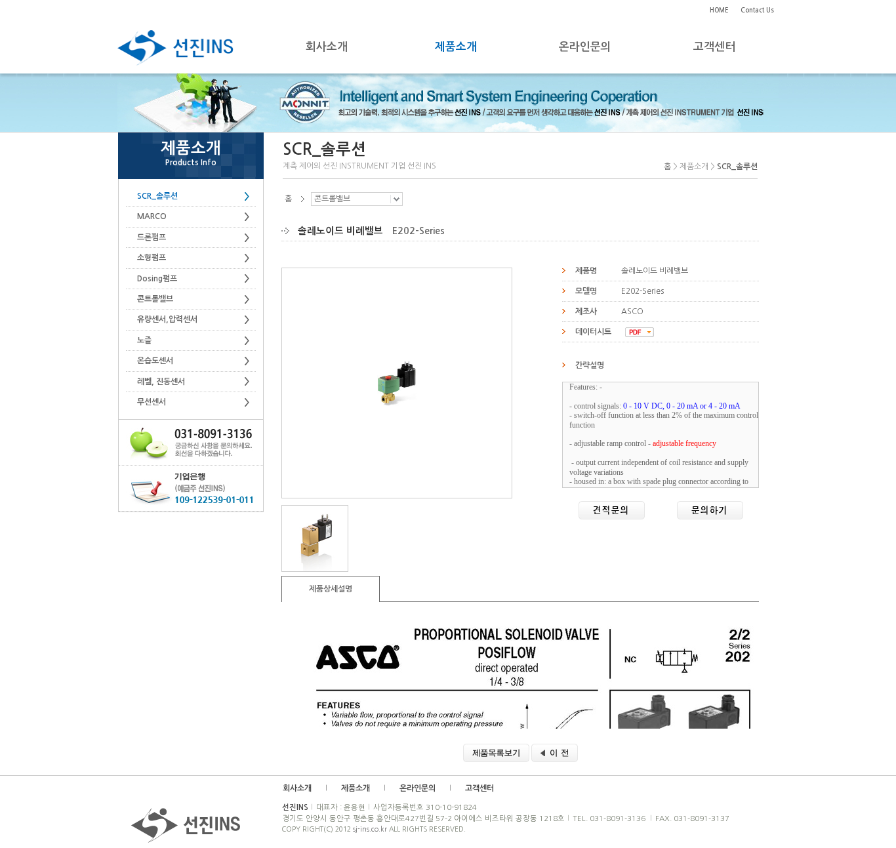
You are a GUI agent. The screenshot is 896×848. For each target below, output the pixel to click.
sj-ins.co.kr (370, 829)
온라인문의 (417, 788)
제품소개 (355, 788)
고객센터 (479, 788)
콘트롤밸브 (332, 199)
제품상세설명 (330, 589)
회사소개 (297, 788)
